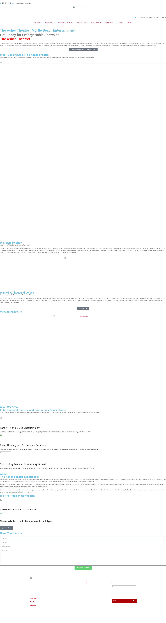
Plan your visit (49, 22)
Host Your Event (82, 22)
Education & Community (65, 22)
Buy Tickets (37, 22)
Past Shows (109, 22)
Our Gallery (119, 22)
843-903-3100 (41, 598)
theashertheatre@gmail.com (42, 602)
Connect (129, 22)
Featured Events (96, 22)
